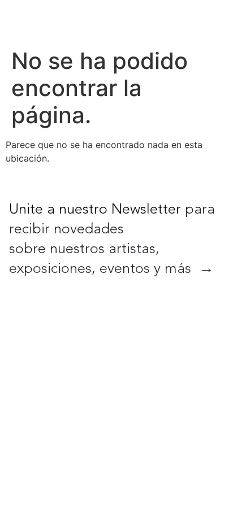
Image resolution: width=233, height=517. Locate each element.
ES (179, 21)
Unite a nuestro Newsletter (95, 210)
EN (156, 21)
